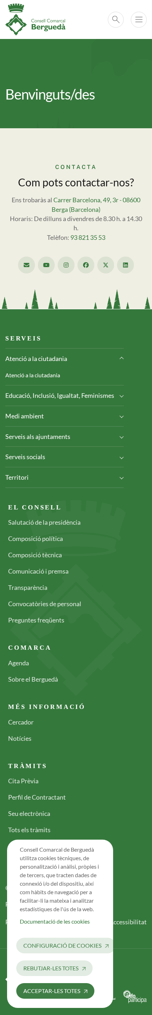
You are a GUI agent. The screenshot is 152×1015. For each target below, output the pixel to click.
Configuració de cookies (62, 945)
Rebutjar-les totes (50, 968)
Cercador (21, 722)
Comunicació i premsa (38, 571)
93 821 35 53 (87, 237)
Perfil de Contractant (37, 797)
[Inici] (38, 19)
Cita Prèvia (23, 781)
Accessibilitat (128, 922)
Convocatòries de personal (44, 604)
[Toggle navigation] (139, 20)
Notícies (19, 738)
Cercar (116, 20)
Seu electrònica (29, 813)
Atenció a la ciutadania (36, 358)
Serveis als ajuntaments (37, 436)
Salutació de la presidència (44, 522)
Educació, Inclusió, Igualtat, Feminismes (59, 395)
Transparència (27, 587)
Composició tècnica (35, 555)
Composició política (35, 538)
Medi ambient (24, 416)
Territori (17, 477)
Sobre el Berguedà (33, 679)
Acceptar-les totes (51, 990)
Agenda (18, 663)
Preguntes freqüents (36, 620)
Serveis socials (25, 457)
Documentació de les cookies (55, 921)
